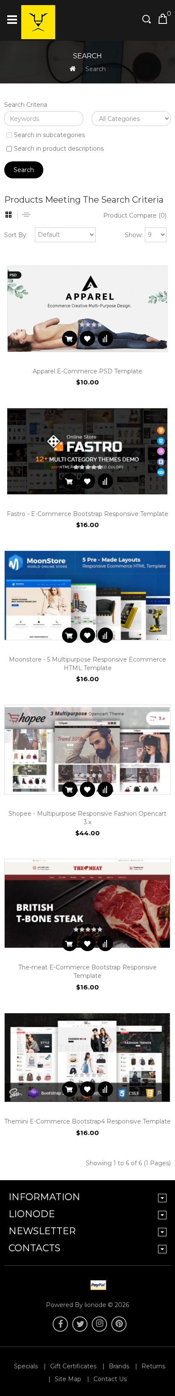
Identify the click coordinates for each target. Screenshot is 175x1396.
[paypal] (97, 1285)
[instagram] (99, 1324)
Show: (134, 235)
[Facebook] (60, 1324)
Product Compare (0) (135, 215)
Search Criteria (25, 105)
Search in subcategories (49, 135)
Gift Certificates (73, 1366)
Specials (26, 1366)
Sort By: (16, 235)
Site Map (68, 1379)
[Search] (147, 18)
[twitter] (80, 1324)
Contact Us (110, 1379)
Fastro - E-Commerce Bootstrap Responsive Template (87, 514)
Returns (153, 1366)
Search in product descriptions (59, 148)
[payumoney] (78, 1285)
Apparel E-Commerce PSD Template (87, 371)
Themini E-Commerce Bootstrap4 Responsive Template (87, 1121)
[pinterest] (119, 1324)
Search (95, 69)
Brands (119, 1366)
